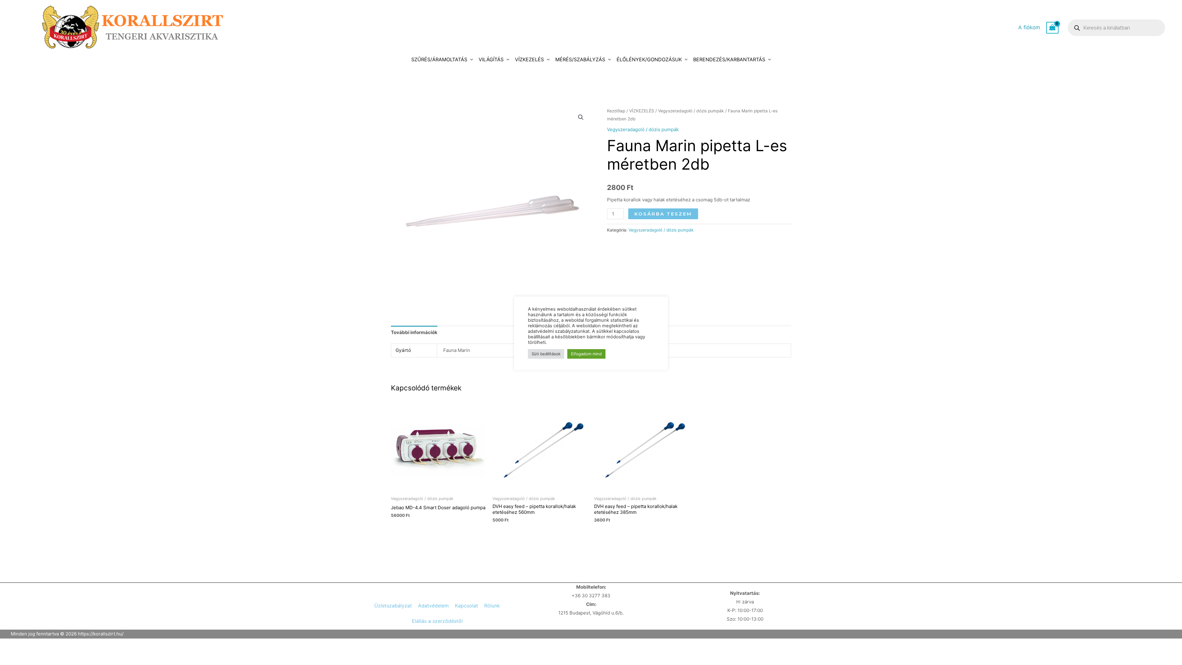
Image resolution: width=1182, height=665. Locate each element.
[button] (580, 117)
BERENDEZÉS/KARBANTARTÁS (729, 59)
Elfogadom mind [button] (586, 353)
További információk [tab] (414, 332)
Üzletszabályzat (393, 606)
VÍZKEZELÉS (529, 59)
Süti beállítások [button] (546, 353)
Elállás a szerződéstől (437, 621)
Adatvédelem (433, 606)
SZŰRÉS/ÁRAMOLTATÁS (439, 59)
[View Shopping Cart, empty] (1052, 28)
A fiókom (1029, 27)
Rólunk (492, 606)
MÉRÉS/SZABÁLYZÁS (580, 59)
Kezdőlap (616, 110)
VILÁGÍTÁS (491, 59)
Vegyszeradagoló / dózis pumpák (691, 110)
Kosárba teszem (663, 214)
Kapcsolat (466, 606)
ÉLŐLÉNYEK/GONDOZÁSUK (649, 59)
